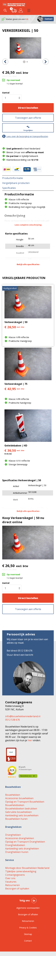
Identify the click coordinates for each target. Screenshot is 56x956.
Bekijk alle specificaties (28, 264)
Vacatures (10, 881)
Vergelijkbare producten (16, 183)
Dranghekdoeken (15, 845)
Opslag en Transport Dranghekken (25, 841)
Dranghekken (13, 834)
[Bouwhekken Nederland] (14, 4)
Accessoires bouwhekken (19, 798)
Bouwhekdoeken (14, 805)
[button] (29, 10)
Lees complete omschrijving (28, 225)
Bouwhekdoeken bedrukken (21, 808)
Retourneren (12, 885)
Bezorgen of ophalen (17, 888)
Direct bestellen (28, 107)
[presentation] (5, 62)
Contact (49, 19)
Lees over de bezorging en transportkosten (27, 136)
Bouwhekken (12, 794)
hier (30, 740)
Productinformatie (12, 178)
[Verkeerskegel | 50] (25, 48)
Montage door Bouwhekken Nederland (27, 868)
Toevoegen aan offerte (28, 117)
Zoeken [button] (5, 10)
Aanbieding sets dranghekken (22, 848)
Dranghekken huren (16, 852)
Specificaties (9, 188)
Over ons (10, 878)
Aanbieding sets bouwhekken (21, 815)
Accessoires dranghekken (19, 838)
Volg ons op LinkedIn (34, 900)
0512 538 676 (12, 719)
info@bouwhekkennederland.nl (22, 716)
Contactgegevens (15, 874)
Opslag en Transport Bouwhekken (24, 801)
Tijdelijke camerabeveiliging (20, 871)
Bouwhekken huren (16, 818)
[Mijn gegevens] (21, 10)
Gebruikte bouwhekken (18, 812)
